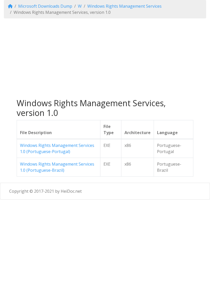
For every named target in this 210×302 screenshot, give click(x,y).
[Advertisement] (105, 58)
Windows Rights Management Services (124, 6)
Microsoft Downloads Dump (45, 6)
